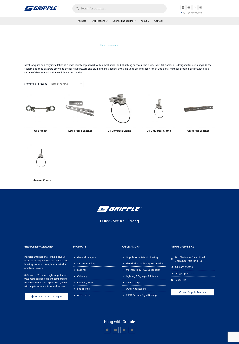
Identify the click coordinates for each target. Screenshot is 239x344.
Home (103, 45)
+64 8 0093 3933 (192, 12)
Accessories (113, 45)
